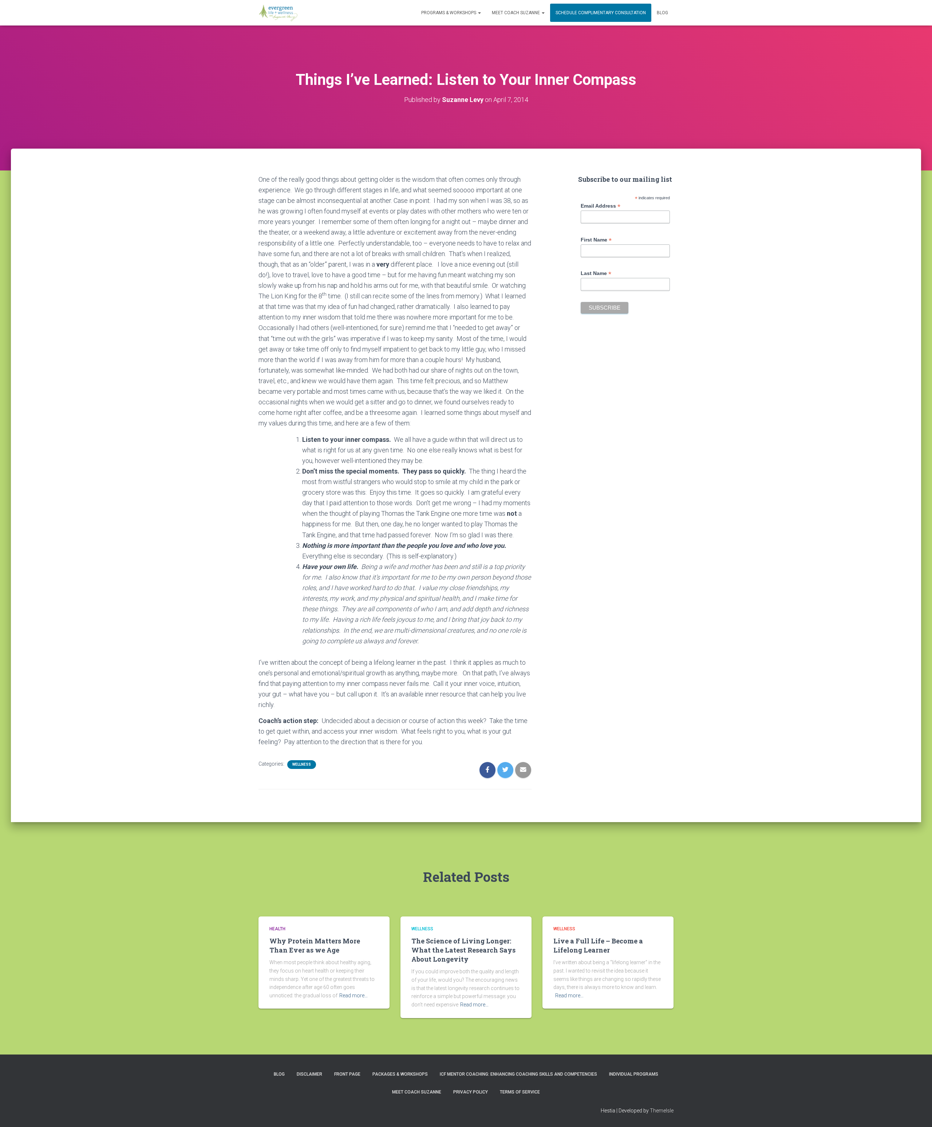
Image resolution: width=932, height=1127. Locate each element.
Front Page (347, 1074)
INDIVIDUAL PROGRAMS (633, 1074)
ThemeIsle (662, 1111)
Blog (662, 12)
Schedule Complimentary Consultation (601, 12)
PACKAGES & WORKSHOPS (400, 1074)
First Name (596, 239)
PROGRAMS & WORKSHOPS (449, 12)
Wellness (301, 764)
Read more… (353, 995)
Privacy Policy (470, 1092)
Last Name (596, 273)
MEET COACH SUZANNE (516, 12)
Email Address (600, 206)
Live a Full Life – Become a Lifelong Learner (598, 945)
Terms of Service (520, 1092)
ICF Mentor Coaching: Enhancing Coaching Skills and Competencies (518, 1074)
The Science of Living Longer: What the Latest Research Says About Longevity (463, 949)
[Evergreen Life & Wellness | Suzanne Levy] (278, 13)
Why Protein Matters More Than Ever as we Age (314, 945)
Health (277, 928)
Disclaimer (309, 1074)
